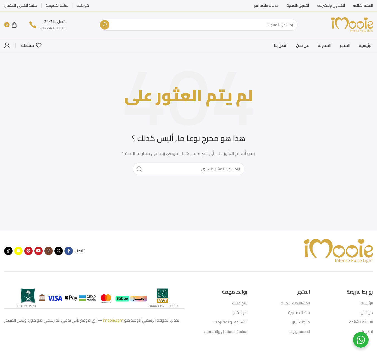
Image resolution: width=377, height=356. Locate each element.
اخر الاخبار (240, 312)
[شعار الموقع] (352, 24)
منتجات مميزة (299, 312)
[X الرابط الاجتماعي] (58, 251)
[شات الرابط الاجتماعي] (18, 251)
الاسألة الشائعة (361, 322)
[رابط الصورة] (338, 250)
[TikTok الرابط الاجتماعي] (8, 251)
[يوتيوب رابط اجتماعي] (38, 251)
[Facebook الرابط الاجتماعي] (68, 251)
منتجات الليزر (301, 322)
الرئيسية (367, 303)
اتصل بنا (367, 331)
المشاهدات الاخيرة (295, 303)
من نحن (367, 312)
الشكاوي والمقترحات (230, 322)
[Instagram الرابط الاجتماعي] (48, 251)
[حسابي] (7, 45)
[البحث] (104, 25)
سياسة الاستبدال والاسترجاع (225, 331)
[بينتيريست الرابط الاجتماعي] (28, 251)
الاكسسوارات (299, 331)
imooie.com (113, 320)
